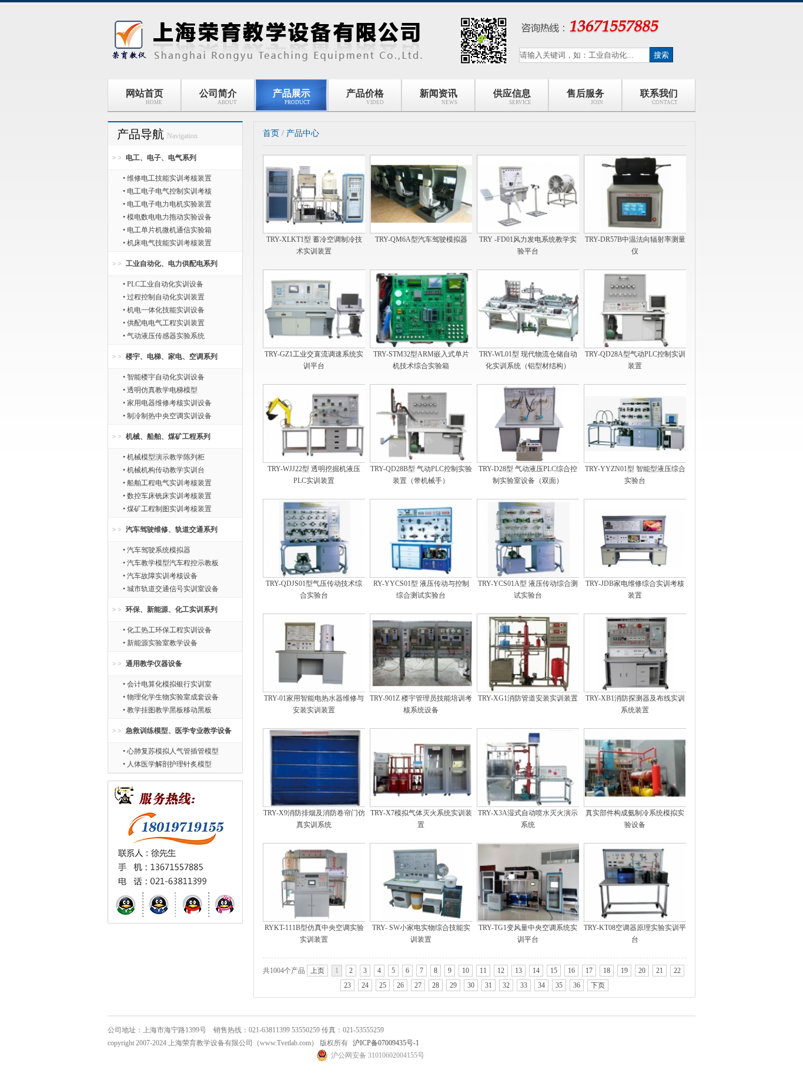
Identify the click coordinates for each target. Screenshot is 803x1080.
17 (589, 970)
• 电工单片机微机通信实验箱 (167, 230)
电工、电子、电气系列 (161, 158)
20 (641, 970)
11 (483, 970)
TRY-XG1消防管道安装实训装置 (528, 698)
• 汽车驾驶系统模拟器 (156, 550)
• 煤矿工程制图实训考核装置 (167, 509)
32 (506, 985)
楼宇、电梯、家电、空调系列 (172, 356)
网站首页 (144, 96)
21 (659, 970)
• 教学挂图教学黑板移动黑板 (167, 710)
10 (465, 970)
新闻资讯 (439, 96)
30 (470, 985)
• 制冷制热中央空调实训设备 (167, 416)
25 (382, 985)
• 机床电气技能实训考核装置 (167, 243)
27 (417, 985)
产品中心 (302, 133)
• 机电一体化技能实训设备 (164, 310)
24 (365, 985)
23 (347, 985)
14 (536, 970)
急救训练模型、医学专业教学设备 (179, 730)
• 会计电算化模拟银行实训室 (167, 684)
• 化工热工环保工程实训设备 (167, 630)
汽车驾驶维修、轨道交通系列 (172, 529)
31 (488, 985)
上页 (317, 970)
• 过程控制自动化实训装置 (164, 297)
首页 (271, 133)
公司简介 (218, 96)
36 (576, 985)
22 (677, 970)
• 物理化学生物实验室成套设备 (171, 697)
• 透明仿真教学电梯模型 (160, 390)
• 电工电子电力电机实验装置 (167, 204)
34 (541, 985)
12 (500, 970)
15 (553, 970)
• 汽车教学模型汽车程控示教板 (171, 563)
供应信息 (512, 96)
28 (435, 985)
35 (559, 985)
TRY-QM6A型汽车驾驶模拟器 (421, 239)
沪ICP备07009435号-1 (386, 1043)
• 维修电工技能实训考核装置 (167, 178)
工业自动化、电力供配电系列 (172, 263)
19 (624, 970)
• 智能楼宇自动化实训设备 (164, 377)
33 (523, 985)
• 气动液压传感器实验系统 (164, 336)
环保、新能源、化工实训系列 (172, 609)
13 (518, 970)
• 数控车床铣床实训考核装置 (167, 496)
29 (453, 985)
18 (606, 970)
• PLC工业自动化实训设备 (163, 284)
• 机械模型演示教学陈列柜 (164, 457)
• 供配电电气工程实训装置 (164, 323)
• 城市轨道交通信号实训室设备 (171, 589)
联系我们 (659, 96)
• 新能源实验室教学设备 (160, 643)
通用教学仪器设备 (154, 663)
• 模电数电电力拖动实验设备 (167, 217)
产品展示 (291, 96)
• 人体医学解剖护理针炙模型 (167, 764)
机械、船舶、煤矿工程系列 (168, 436)
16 (571, 970)
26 (400, 985)
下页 (598, 985)
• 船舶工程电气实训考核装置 (167, 483)
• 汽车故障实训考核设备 (160, 576)
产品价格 (365, 96)
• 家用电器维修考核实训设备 (167, 403)
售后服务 (585, 96)
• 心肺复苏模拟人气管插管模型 (171, 751)
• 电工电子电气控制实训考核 (167, 191)
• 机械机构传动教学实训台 (164, 470)
